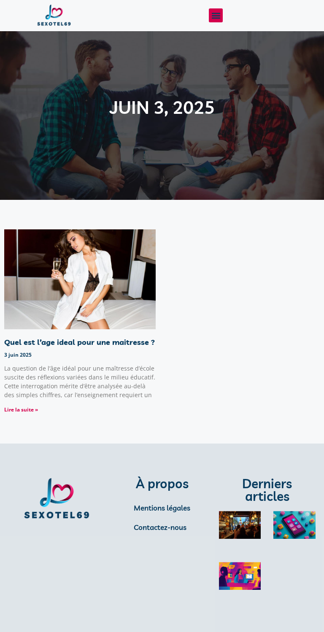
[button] (216, 15)
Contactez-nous (160, 527)
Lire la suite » (21, 409)
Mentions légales (162, 507)
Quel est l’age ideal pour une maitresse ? (79, 342)
